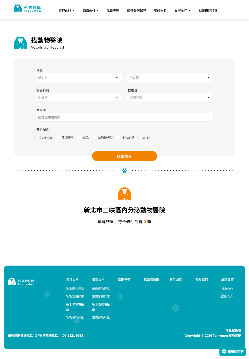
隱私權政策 (233, 330)
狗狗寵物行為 (75, 289)
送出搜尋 (124, 156)
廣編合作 (227, 296)
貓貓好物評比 (101, 317)
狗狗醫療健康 (75, 296)
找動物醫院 (152, 279)
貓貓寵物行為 (101, 289)
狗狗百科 (72, 279)
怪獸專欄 (124, 279)
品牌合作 (227, 279)
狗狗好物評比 (75, 317)
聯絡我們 (201, 279)
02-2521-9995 (73, 335)
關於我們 (175, 279)
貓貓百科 (98, 279)
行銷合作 (227, 289)
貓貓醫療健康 (101, 296)
